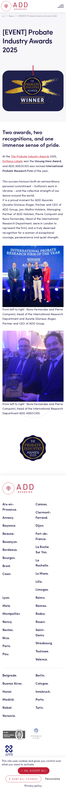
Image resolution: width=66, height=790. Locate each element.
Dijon (40, 525)
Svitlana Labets (12, 161)
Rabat (7, 707)
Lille (39, 581)
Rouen (41, 621)
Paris (6, 646)
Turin (40, 707)
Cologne (42, 683)
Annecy (8, 517)
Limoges (42, 589)
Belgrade (9, 675)
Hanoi (7, 691)
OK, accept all (34, 770)
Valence (42, 659)
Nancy (7, 621)
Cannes (42, 504)
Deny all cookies (24, 778)
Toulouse (42, 651)
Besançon (10, 541)
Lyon (6, 597)
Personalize (52, 778)
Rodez (41, 613)
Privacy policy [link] (33, 785)
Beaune (8, 533)
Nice (6, 638)
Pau (5, 654)
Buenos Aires (12, 683)
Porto (40, 699)
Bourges (8, 557)
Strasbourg (44, 643)
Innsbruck (43, 691)
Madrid (8, 699)
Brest (6, 566)
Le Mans (42, 573)
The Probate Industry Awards (30, 156)
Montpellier (11, 613)
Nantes (8, 629)
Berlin (40, 675)
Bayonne (9, 525)
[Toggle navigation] (60, 6)
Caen (6, 573)
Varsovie (9, 715)
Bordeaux (10, 549)
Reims (41, 597)
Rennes (41, 605)
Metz (6, 605)
